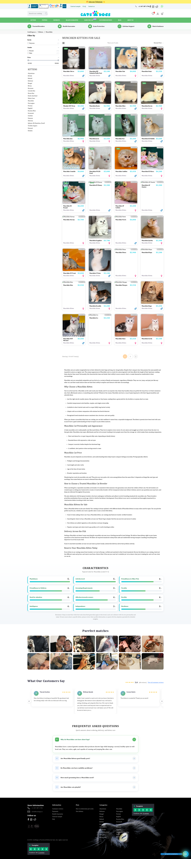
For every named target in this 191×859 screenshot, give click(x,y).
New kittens (79, 811)
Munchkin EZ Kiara (148, 171)
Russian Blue (32, 111)
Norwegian (31, 103)
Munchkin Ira (93, 318)
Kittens (32, 69)
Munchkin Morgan (121, 285)
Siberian (30, 120)
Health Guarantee (57, 814)
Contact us (91, 6)
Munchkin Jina (68, 138)
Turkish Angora (32, 125)
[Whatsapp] (162, 6)
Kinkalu (30, 130)
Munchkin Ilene (120, 338)
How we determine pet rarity (85, 809)
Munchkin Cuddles (121, 171)
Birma (30, 86)
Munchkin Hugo (147, 306)
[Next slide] (162, 701)
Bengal (30, 83)
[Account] (157, 14)
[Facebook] (150, 7)
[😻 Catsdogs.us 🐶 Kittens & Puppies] (95, 13)
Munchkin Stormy (69, 219)
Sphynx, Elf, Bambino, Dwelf (36, 123)
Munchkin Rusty (94, 106)
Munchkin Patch (120, 219)
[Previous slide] (29, 701)
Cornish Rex (31, 91)
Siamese (30, 118)
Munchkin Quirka (147, 240)
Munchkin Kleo (68, 285)
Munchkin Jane (94, 138)
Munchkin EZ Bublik (148, 138)
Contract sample (76, 6)
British (30, 76)
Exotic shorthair (33, 96)
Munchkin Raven (147, 106)
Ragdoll (30, 108)
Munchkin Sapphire (95, 240)
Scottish (30, 116)
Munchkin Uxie (120, 71)
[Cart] (162, 14)
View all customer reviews (156, 682)
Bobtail (30, 78)
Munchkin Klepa (147, 252)
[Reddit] (156, 6)
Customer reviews (57, 809)
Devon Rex (31, 93)
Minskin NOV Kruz (69, 106)
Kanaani (30, 128)
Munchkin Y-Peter (95, 273)
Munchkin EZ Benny (95, 185)
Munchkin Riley (120, 106)
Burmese (30, 88)
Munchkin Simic (147, 71)
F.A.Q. (84, 6)
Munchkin (31, 101)
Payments (55, 811)
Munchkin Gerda (147, 338)
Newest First (159, 43)
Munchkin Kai (119, 138)
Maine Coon (31, 98)
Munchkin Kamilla (95, 306)
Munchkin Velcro (68, 71)
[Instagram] (153, 7)
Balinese (30, 81)
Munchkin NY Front (69, 273)
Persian (30, 106)
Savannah (31, 113)
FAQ (53, 819)
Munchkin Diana (120, 252)
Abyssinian (31, 73)
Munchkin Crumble (69, 171)
